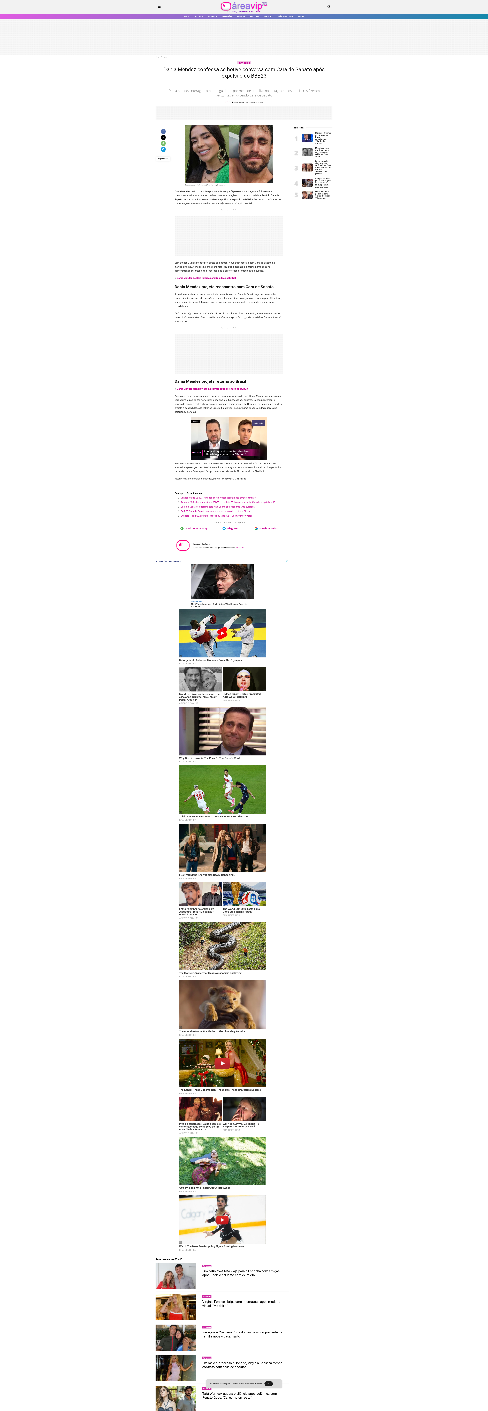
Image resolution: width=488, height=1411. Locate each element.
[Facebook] (163, 131)
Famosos (164, 57)
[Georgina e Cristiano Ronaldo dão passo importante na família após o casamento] (176, 1338)
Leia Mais (259, 1384)
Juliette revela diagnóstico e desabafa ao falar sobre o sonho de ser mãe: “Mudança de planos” (323, 167)
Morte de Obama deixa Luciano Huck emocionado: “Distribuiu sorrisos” (323, 138)
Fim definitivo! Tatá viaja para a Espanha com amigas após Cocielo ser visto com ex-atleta (241, 1273)
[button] (312, 7)
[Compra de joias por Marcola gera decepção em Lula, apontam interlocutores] (307, 186)
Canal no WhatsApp (196, 528)
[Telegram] (163, 149)
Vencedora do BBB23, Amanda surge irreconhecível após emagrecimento (218, 497)
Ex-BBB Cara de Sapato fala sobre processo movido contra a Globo (215, 511)
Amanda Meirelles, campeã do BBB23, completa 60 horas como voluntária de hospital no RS (228, 502)
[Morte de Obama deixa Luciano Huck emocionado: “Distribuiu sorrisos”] (307, 141)
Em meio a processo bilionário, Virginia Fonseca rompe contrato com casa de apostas (242, 1365)
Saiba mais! (240, 548)
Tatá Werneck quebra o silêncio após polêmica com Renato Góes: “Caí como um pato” (239, 1395)
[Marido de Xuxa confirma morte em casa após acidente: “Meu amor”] (307, 155)
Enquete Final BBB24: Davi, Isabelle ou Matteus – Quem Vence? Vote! (216, 516)
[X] (163, 137)
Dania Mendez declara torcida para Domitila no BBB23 (206, 278)
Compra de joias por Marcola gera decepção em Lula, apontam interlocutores (323, 182)
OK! (268, 1384)
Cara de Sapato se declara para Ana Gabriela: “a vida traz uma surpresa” (218, 506)
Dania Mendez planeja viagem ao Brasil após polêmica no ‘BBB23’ (212, 388)
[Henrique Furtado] (227, 102)
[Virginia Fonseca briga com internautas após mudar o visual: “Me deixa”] (176, 1307)
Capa (157, 57)
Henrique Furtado (238, 102)
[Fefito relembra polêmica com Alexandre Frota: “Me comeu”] (307, 198)
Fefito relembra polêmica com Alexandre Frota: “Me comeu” (322, 194)
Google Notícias (268, 528)
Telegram (232, 528)
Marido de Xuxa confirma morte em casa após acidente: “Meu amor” (322, 152)
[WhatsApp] (163, 143)
